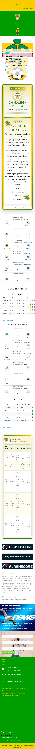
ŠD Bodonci (27, 219)
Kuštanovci (7, 359)
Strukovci (27, 382)
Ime (3, 633)
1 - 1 (17, 235)
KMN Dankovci (27, 388)
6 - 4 (17, 357)
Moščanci (28, 226)
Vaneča (28, 248)
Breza (27, 395)
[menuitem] (31, 8)
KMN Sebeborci (28, 242)
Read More (9, 70)
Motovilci (28, 348)
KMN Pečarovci (27, 264)
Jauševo (7, 237)
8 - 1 (17, 258)
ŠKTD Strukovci (28, 376)
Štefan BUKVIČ (13, 61)
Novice (8, 53)
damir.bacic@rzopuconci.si (13, 681)
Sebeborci (7, 248)
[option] (17, 59)
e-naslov (5, 645)
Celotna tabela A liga (7, 320)
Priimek (4, 639)
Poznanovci (28, 359)
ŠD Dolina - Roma (28, 276)
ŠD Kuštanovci (27, 353)
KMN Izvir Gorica (28, 331)
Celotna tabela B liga (8, 427)
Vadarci (28, 237)
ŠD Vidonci (26, 231)
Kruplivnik (7, 259)
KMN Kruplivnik (27, 253)
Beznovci (28, 371)
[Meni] (18, 28)
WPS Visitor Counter (12, 737)
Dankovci (7, 395)
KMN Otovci (27, 342)
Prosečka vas (27, 270)
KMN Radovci (27, 364)
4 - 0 (17, 335)
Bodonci (7, 226)
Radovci (7, 371)
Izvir (7, 337)
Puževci (28, 282)
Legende (28, 337)
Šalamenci (28, 259)
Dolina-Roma (7, 282)
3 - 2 (17, 224)
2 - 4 (17, 369)
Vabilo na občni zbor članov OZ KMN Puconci (17, 57)
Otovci (7, 348)
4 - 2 (17, 246)
